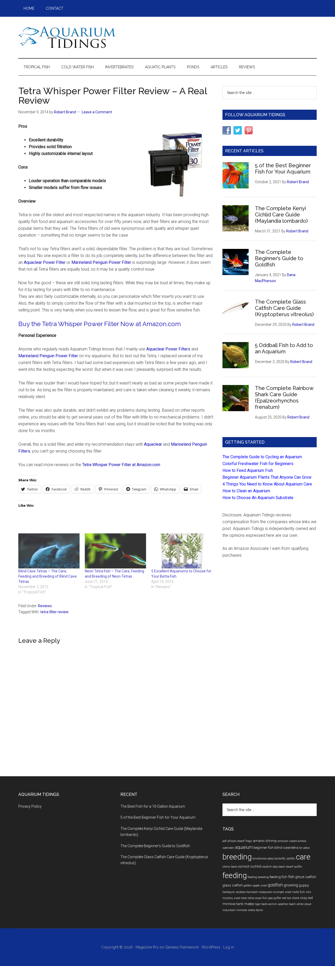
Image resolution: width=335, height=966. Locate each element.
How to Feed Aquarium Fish (247, 470)
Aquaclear (153, 444)
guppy (304, 885)
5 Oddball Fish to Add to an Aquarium (284, 348)
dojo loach (279, 866)
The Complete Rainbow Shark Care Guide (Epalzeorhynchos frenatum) (284, 397)
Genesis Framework (182, 947)
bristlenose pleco (263, 858)
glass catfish (232, 885)
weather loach (287, 904)
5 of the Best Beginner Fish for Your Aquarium (283, 168)
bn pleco (304, 848)
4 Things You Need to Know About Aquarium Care (267, 484)
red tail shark (290, 898)
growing (291, 885)
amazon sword (287, 841)
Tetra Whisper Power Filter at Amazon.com (121, 464)
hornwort (252, 892)
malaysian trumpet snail (275, 892)
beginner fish (264, 847)
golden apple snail (255, 885)
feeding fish (278, 877)
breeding (237, 856)
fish (291, 876)
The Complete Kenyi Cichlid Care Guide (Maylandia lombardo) (281, 214)
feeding (234, 875)
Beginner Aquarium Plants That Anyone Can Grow (266, 477)
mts (308, 892)
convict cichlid (249, 866)
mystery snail (231, 898)
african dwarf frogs (239, 841)
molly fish (298, 892)
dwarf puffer (294, 866)
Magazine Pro (147, 947)
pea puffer (274, 898)
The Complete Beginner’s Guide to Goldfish (279, 258)
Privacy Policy (30, 806)
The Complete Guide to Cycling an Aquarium (262, 456)
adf (224, 841)
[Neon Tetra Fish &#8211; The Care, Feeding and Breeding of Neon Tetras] (115, 550)
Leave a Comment (97, 112)
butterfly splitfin (285, 858)
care (303, 856)
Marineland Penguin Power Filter (101, 262)
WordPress (211, 947)
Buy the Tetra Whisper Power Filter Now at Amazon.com (99, 324)
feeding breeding (258, 877)
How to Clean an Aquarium (246, 490)
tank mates (245, 904)
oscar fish (261, 898)
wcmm (272, 904)
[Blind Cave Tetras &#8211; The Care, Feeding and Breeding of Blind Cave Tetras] (49, 550)
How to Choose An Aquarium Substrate (257, 497)
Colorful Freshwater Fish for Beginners (257, 463)
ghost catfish (305, 877)
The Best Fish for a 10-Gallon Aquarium (152, 806)
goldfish (275, 884)
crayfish (267, 866)
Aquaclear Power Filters (168, 349)
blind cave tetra (286, 847)
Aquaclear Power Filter (44, 262)
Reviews (45, 606)
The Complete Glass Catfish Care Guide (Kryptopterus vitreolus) (284, 308)
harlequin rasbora (233, 892)
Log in (228, 947)
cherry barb (229, 866)
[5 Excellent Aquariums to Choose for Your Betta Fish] (182, 550)
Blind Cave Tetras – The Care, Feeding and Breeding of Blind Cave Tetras (47, 576)
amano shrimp (265, 841)
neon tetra (247, 898)
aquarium (244, 847)
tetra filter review (54, 612)
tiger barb (261, 904)
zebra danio (255, 910)
